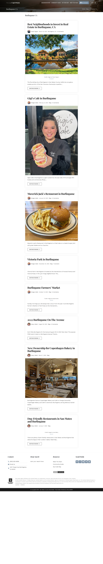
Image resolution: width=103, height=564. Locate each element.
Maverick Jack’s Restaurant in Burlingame (50, 193)
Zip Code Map (57, 467)
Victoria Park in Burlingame (43, 259)
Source (51, 434)
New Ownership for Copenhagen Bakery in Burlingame (51, 349)
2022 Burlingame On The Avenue (45, 319)
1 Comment (56, 263)
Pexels (51, 300)
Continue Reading (33, 88)
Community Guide (58, 464)
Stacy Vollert (34, 324)
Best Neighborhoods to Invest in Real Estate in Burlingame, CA (47, 25)
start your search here (37, 461)
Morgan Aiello (34, 102)
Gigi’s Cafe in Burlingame (41, 98)
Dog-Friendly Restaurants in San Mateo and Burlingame (49, 420)
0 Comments (60, 31)
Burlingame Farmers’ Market (43, 287)
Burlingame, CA (52, 31)
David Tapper (34, 31)
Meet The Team (57, 461)
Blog (50, 102)
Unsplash (51, 78)
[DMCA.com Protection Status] (58, 472)
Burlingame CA (93, 9)
